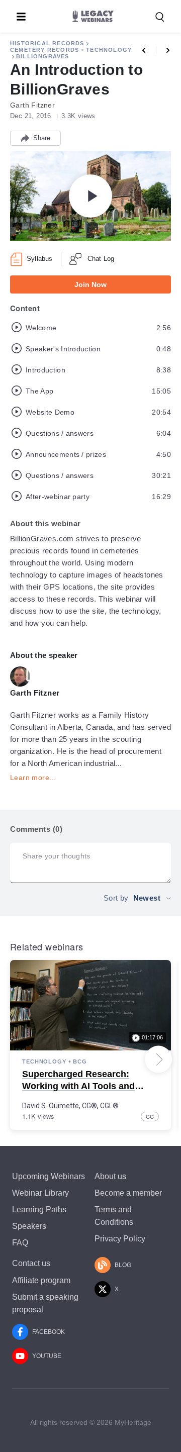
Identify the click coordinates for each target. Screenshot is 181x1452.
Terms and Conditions (114, 1215)
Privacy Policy (120, 1238)
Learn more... (33, 777)
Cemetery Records (44, 50)
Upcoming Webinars (48, 1176)
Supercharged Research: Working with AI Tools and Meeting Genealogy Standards (87, 1086)
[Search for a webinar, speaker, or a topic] (160, 17)
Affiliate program (41, 1280)
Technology (109, 50)
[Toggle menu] (21, 17)
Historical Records (47, 43)
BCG (80, 1061)
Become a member (128, 1193)
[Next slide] (158, 1059)
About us (110, 1176)
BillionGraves (42, 56)
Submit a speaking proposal (45, 1303)
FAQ (20, 1242)
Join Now (90, 284)
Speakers (29, 1226)
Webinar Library (40, 1193)
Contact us (31, 1263)
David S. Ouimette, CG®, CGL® (70, 1106)
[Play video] (90, 196)
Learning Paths (39, 1209)
